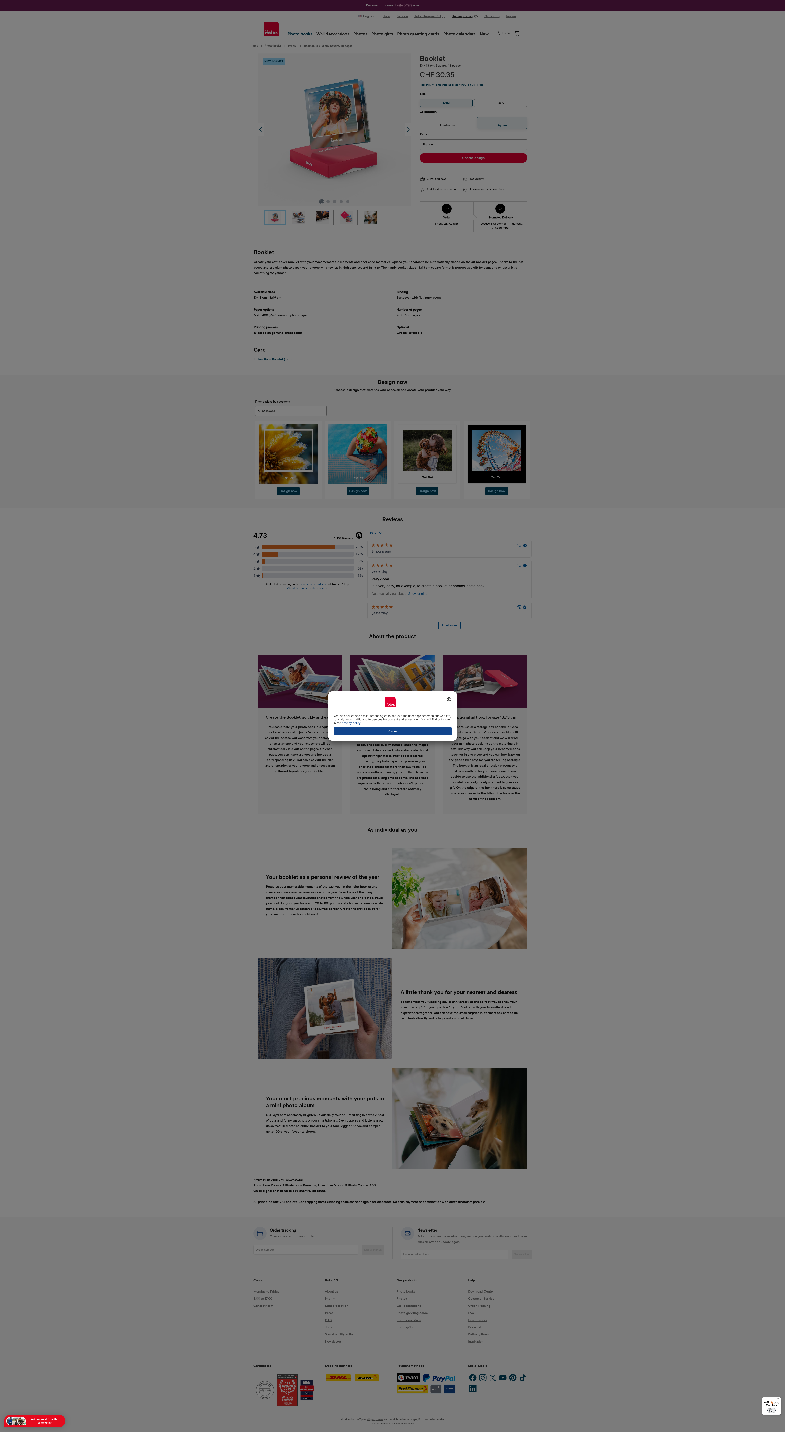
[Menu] (778, 1399)
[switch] (771, 1410)
